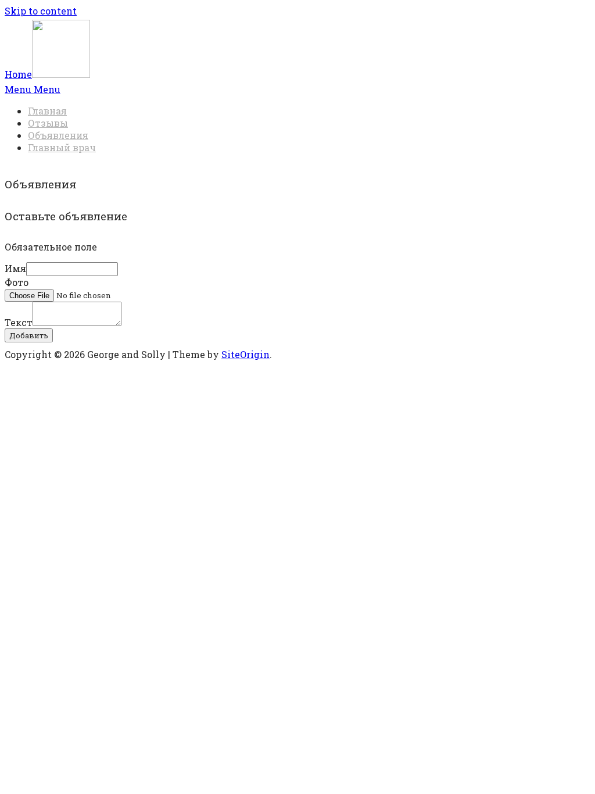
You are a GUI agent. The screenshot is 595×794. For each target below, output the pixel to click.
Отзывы (48, 123)
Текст (19, 322)
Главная (47, 111)
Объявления (58, 135)
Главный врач (62, 147)
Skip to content (41, 11)
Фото (16, 282)
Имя (15, 268)
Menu (32, 89)
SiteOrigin (245, 354)
